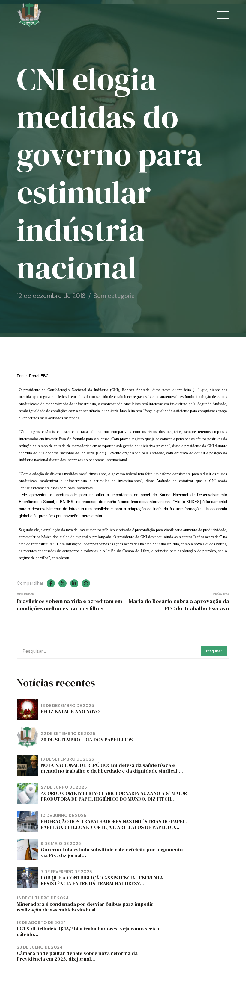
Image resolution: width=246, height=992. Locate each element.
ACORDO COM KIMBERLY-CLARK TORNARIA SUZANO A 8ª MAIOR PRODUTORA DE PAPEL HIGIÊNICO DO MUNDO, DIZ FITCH (114, 796)
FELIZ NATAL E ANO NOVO (70, 711)
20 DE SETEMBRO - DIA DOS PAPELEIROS (87, 739)
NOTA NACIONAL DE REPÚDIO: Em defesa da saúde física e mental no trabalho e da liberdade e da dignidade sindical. (110, 768)
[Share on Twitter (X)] (62, 583)
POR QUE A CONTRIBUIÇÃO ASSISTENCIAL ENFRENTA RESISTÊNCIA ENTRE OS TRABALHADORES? (102, 880)
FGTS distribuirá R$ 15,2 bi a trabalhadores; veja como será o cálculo (88, 931)
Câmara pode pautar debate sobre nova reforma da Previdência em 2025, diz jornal (77, 956)
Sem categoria (114, 296)
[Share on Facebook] (51, 583)
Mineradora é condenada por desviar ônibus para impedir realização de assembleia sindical (85, 907)
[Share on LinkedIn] (74, 583)
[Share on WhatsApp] (86, 583)
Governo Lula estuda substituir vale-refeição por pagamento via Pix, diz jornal (112, 852)
